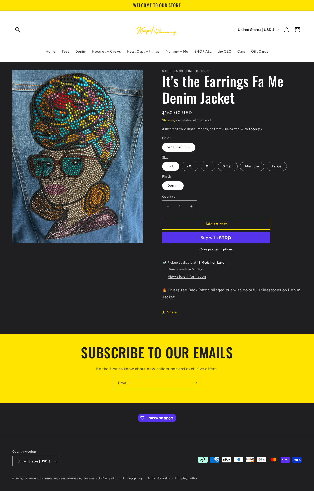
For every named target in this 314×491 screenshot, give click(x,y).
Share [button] (172, 312)
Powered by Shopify (80, 478)
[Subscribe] (195, 383)
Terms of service (159, 478)
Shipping (168, 120)
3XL (170, 166)
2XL (190, 166)
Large (277, 166)
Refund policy (108, 478)
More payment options (216, 249)
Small (228, 166)
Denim (173, 186)
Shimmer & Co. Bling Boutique (45, 478)
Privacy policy (133, 478)
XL (208, 166)
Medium (252, 166)
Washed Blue (178, 147)
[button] (17, 29)
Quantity (168, 196)
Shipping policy (186, 478)
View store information (187, 276)
